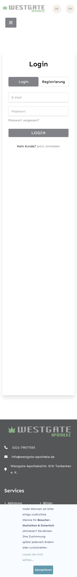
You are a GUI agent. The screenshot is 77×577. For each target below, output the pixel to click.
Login (23, 82)
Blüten (48, 503)
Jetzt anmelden (48, 146)
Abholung (15, 503)
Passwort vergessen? (23, 120)
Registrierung (53, 82)
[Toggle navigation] (10, 23)
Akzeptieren (43, 569)
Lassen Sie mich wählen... (33, 557)
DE (57, 8)
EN (70, 8)
